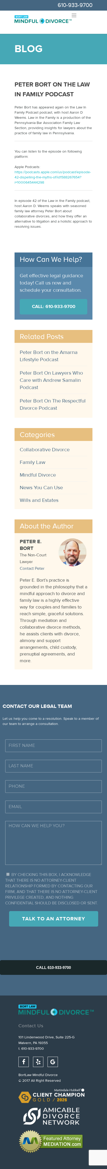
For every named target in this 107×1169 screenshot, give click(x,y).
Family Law (32, 462)
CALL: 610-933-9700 (53, 307)
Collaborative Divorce (45, 449)
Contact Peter (32, 568)
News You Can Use (41, 487)
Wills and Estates (39, 500)
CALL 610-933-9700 (53, 967)
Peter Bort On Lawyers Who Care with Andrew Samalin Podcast (51, 380)
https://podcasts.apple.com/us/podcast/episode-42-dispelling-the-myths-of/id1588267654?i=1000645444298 (53, 177)
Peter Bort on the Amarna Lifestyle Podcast (49, 356)
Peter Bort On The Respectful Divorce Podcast (53, 404)
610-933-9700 (75, 5)
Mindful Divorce (38, 475)
